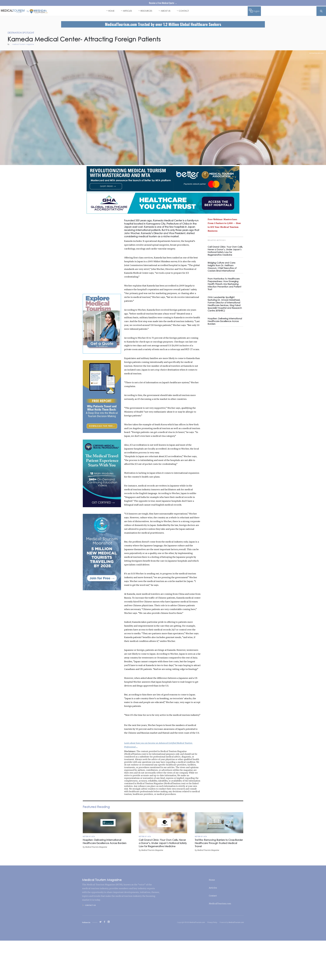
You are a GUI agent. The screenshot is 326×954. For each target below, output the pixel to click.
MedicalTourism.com (220, 903)
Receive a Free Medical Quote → (163, 3)
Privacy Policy (212, 922)
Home (212, 880)
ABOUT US (165, 10)
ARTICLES (127, 10)
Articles (213, 887)
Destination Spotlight (316, 53)
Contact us (90, 905)
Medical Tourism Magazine (23, 44)
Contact (213, 895)
